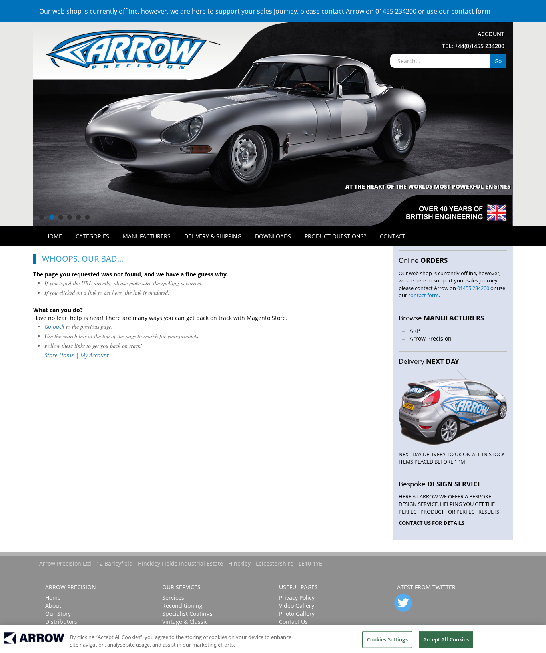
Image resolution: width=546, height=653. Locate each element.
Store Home (59, 355)
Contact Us (293, 621)
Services (173, 597)
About (53, 605)
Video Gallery (296, 605)
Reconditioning (182, 605)
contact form (470, 11)
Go (498, 61)
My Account (94, 355)
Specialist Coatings (187, 613)
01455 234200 (395, 11)
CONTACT (392, 236)
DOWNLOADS (273, 236)
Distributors (61, 621)
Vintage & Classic (185, 621)
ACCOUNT (491, 34)
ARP (415, 330)
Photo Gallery (297, 613)
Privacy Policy (297, 597)
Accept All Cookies (446, 639)
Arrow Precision (431, 338)
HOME (53, 236)
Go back (54, 326)
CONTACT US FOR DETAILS (431, 522)
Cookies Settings (387, 639)
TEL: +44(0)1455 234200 (473, 46)
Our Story (58, 613)
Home (53, 597)
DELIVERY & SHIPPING (212, 236)
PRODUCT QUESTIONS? (335, 236)
